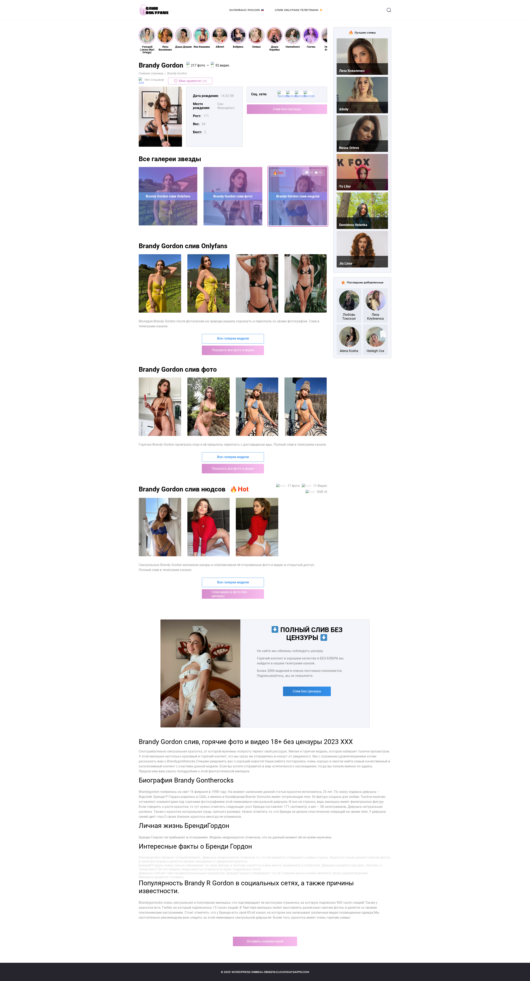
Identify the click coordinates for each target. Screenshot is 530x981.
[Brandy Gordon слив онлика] (257, 406)
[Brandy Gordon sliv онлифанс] (160, 527)
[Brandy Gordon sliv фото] (257, 527)
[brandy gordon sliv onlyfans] (208, 283)
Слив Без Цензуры (287, 109)
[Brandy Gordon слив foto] (305, 406)
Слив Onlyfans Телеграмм (296, 10)
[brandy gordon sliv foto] (160, 283)
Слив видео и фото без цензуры (229, 594)
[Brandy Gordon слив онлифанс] (208, 406)
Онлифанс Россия (244, 10)
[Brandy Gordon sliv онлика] (208, 527)
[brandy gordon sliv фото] (305, 283)
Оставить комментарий (265, 941)
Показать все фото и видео (233, 350)
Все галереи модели (233, 338)
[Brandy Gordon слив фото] (160, 406)
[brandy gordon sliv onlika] (257, 283)
